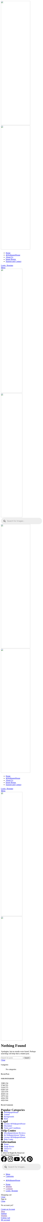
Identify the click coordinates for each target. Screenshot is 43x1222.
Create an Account (8, 1209)
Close (3, 1060)
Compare (9, 1189)
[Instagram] (10, 1159)
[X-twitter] (23, 1159)
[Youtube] (17, 1159)
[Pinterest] (30, 1159)
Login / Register (12, 1191)
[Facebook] (4, 1159)
